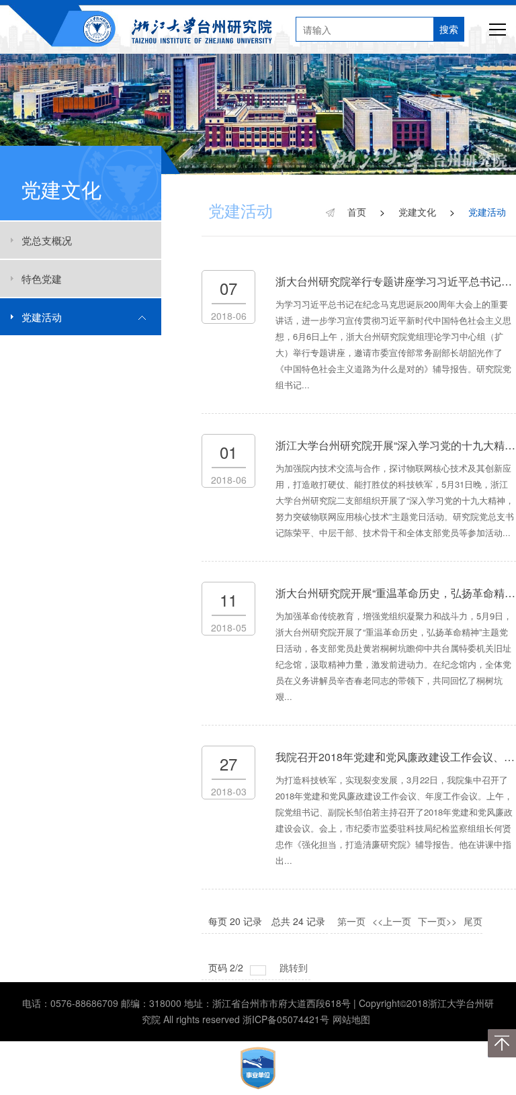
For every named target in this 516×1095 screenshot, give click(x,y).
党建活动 (42, 317)
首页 (356, 211)
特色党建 (42, 278)
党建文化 (417, 211)
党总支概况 (47, 240)
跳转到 (295, 967)
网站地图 (351, 1019)
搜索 (448, 29)
